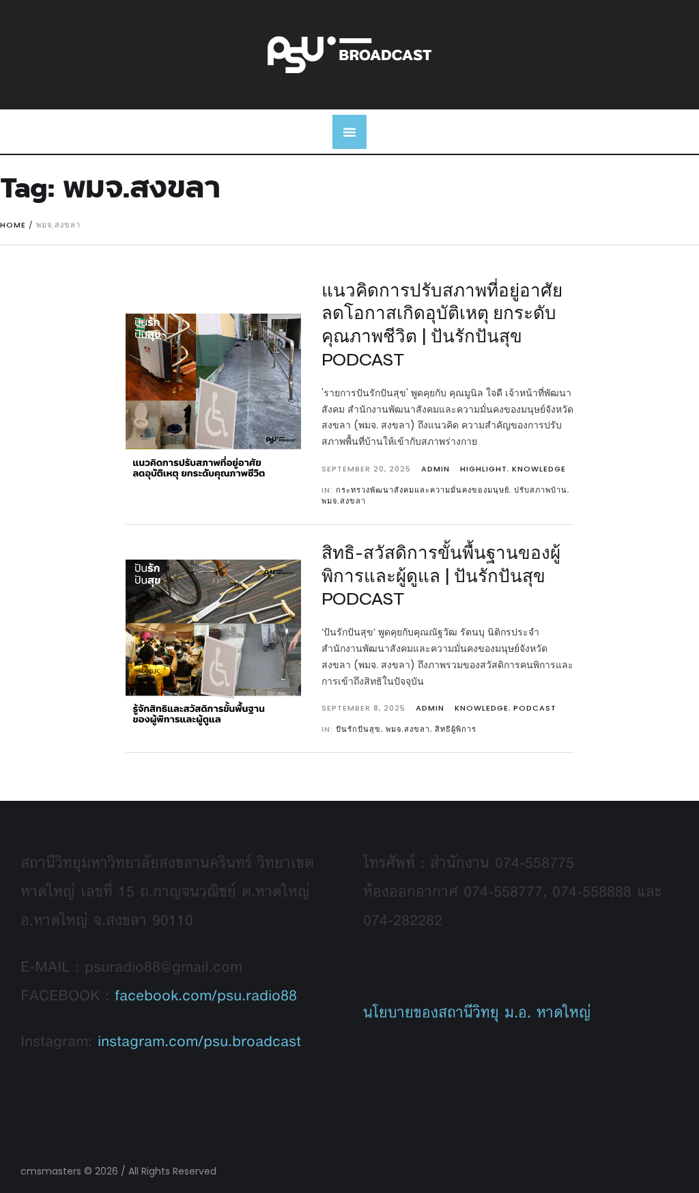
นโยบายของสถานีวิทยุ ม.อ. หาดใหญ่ (477, 1012)
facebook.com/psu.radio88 (206, 995)
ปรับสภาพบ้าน (540, 489)
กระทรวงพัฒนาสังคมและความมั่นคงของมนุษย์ (422, 489)
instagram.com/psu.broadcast (199, 1040)
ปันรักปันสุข (358, 729)
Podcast (534, 707)
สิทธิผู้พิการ (455, 729)
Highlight (483, 468)
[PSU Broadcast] (349, 54)
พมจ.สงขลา (344, 500)
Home (13, 224)
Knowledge (539, 468)
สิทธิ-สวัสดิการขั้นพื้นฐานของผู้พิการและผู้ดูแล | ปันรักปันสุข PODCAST (441, 576)
